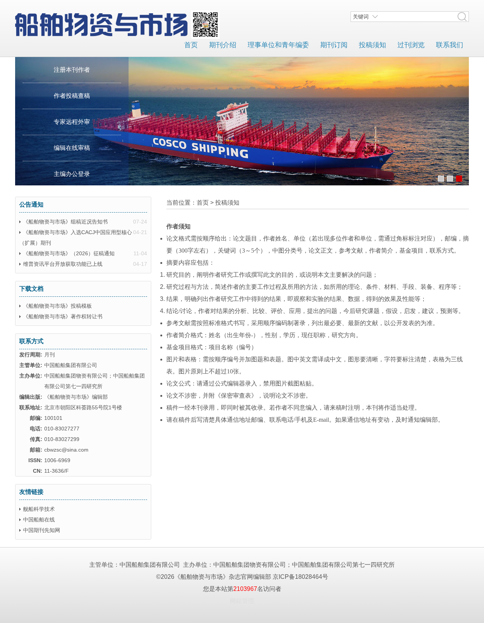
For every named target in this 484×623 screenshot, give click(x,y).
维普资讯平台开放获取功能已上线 (62, 264)
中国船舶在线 (39, 520)
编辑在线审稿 (72, 148)
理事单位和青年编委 (278, 45)
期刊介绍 (222, 45)
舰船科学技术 (39, 509)
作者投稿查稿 (72, 96)
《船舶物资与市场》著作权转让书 (62, 316)
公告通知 (31, 204)
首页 (191, 45)
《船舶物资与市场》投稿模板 (57, 306)
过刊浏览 (411, 45)
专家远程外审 (72, 122)
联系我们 (449, 45)
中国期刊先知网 (41, 530)
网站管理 (242, 601)
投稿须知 (372, 45)
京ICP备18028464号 (300, 577)
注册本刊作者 (72, 69)
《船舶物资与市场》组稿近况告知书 (65, 222)
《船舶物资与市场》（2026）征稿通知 (69, 253)
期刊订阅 (333, 45)
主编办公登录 (72, 174)
